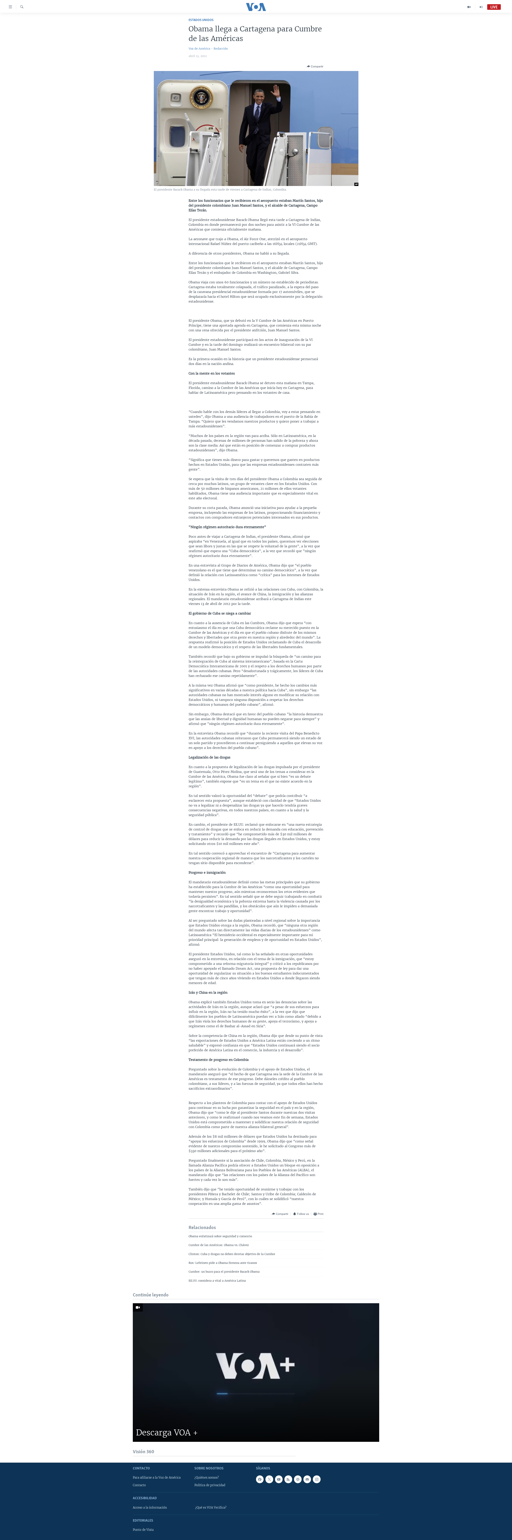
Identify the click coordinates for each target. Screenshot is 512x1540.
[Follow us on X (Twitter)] (269, 1479)
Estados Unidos (201, 20)
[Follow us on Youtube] (279, 1479)
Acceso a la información (150, 1507)
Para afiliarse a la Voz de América (157, 1477)
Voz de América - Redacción (208, 48)
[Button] (315, 66)
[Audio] (481, 7)
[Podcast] (298, 1479)
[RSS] (288, 1479)
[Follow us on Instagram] (316, 1479)
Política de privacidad (209, 1485)
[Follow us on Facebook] (260, 1479)
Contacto (139, 1485)
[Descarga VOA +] (256, 1372)
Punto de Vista (143, 1530)
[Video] (469, 7)
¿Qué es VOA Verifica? (210, 1507)
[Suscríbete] (307, 1479)
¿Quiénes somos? (206, 1477)
